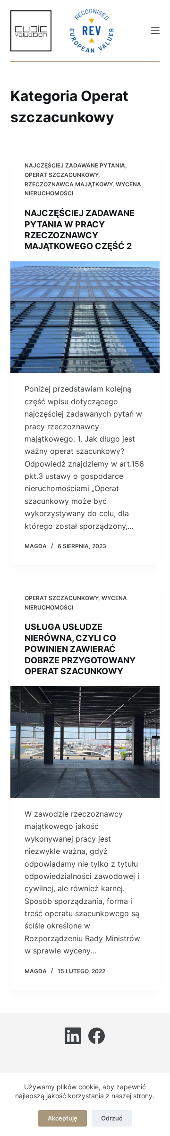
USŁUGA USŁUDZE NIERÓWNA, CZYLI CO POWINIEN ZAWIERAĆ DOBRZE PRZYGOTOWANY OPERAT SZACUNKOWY (80, 649)
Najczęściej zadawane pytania (75, 165)
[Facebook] (96, 1035)
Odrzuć (111, 1118)
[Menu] (155, 30)
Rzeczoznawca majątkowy (68, 184)
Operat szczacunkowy (61, 174)
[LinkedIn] (73, 1035)
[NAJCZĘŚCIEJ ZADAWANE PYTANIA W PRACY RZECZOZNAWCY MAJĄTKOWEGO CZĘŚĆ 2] (85, 317)
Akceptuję (62, 1118)
